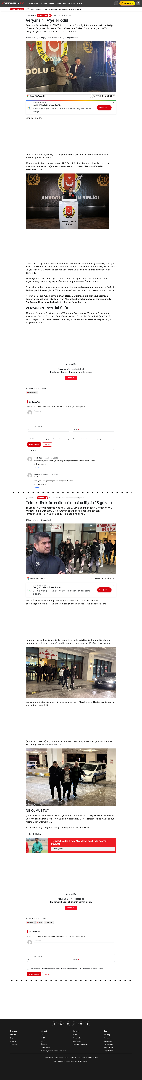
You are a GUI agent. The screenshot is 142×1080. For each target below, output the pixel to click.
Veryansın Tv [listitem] (31, 392)
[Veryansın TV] (13, 3)
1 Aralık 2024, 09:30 (51, 458)
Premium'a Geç (129, 3)
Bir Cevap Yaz (34, 402)
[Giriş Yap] (138, 3)
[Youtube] (80, 1023)
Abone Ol (71, 378)
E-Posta (76, 430)
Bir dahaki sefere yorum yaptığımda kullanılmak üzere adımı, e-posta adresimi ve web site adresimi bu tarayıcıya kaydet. (66, 439)
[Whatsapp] (87, 1023)
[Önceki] (26, 9)
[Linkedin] (74, 1023)
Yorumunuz (38, 411)
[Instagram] (67, 1023)
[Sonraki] (28, 9)
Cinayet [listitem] (30, 922)
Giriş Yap (47, 444)
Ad (28, 430)
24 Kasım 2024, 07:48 (50, 474)
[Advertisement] (71, 136)
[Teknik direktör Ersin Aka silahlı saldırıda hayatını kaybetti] (71, 845)
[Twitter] (61, 1023)
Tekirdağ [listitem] (49, 922)
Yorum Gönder (34, 444)
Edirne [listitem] (39, 922)
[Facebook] (54, 1023)
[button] (50, 15)
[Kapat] (113, 102)
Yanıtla (36, 467)
